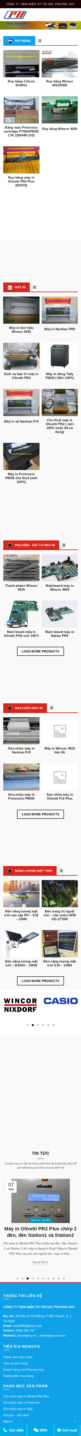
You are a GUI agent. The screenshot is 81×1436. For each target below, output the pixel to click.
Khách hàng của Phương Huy (23, 1369)
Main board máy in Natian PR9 (59, 634)
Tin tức (46, 1220)
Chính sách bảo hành (18, 1357)
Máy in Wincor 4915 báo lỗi (59, 750)
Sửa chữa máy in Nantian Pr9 (21, 750)
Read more (41, 1262)
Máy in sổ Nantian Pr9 (21, 421)
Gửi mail (69, 1430)
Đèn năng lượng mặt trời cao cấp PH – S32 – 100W (21, 915)
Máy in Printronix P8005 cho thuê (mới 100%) (21, 478)
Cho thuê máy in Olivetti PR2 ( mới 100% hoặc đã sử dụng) (60, 426)
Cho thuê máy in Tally (18, 1409)
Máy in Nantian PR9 (59, 329)
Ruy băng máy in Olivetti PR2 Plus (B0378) (21, 181)
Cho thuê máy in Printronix (21, 1402)
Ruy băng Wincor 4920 (59, 129)
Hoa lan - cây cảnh (16, 1415)
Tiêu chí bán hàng (15, 1363)
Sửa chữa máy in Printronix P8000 (21, 796)
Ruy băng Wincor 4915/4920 (59, 83)
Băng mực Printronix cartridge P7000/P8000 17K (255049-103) (21, 131)
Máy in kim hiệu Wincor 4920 (21, 329)
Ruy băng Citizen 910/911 (21, 83)
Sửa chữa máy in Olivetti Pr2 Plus (59, 796)
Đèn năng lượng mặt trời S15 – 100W (59, 963)
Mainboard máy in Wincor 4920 (60, 587)
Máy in (7, 1421)
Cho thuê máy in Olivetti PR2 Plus (26, 1396)
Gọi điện (16, 1430)
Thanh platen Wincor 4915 (21, 587)
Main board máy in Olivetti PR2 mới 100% (21, 634)
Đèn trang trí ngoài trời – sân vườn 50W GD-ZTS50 (59, 915)
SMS (42, 1430)
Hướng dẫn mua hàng (18, 1376)
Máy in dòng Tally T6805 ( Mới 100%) (59, 376)
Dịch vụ (35, 1220)
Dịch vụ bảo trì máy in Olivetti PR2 (21, 376)
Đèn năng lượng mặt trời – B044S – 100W (21, 963)
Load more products (40, 651)
